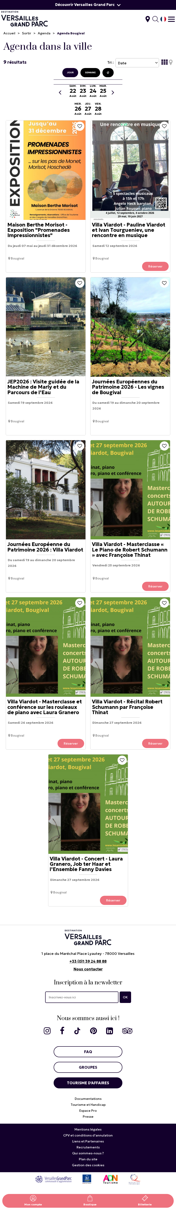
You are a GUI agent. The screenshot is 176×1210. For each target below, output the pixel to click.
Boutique (89, 1204)
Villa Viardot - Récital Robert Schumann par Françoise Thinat (127, 707)
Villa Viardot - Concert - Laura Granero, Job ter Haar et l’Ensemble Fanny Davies (86, 864)
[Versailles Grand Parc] (53, 1178)
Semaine (90, 72)
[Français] (163, 19)
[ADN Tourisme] (110, 1178)
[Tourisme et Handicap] (86, 1178)
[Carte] (171, 62)
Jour (70, 72)
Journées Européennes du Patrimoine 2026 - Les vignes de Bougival (128, 387)
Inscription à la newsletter (88, 982)
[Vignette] (164, 62)
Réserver (155, 266)
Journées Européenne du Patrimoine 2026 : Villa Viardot (45, 547)
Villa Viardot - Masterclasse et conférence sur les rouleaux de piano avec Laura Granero (44, 707)
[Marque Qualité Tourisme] (134, 1178)
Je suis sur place (147, 19)
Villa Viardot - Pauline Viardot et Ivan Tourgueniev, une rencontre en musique (128, 230)
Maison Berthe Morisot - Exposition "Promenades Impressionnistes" (38, 230)
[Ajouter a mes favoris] (79, 126)
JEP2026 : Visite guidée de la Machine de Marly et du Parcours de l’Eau (43, 387)
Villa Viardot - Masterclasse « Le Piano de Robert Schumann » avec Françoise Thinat (130, 549)
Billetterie (145, 1204)
